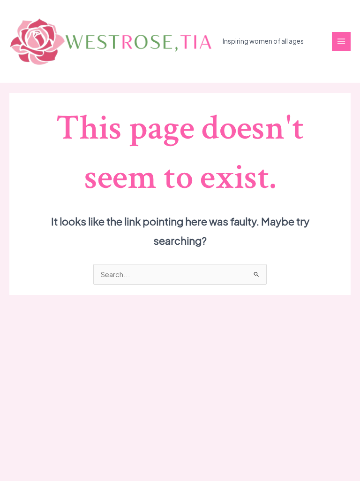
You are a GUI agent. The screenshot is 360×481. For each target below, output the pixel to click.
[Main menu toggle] (341, 41)
